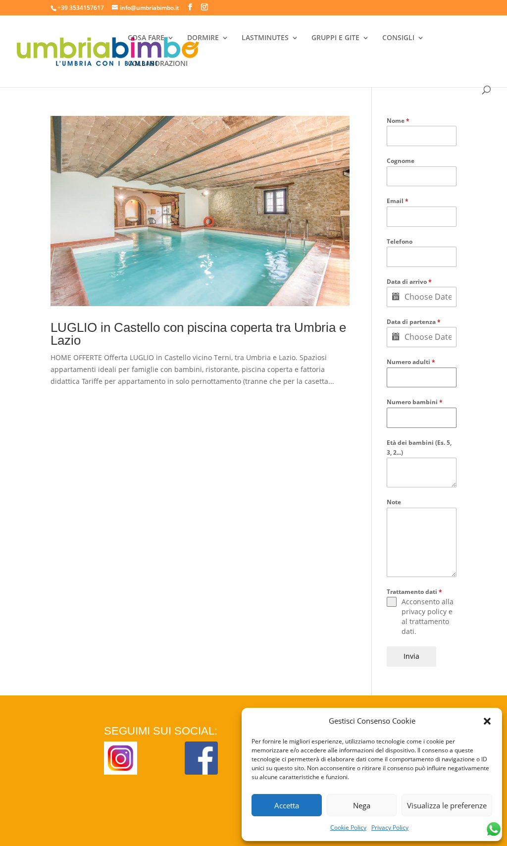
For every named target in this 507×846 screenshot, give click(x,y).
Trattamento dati (414, 591)
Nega (361, 805)
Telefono (399, 241)
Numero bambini (415, 402)
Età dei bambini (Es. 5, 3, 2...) (419, 447)
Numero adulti (411, 362)
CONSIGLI (398, 38)
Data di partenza (414, 321)
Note (394, 502)
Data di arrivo (409, 281)
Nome (398, 120)
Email (397, 201)
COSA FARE (146, 38)
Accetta (286, 805)
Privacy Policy (389, 827)
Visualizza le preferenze (447, 805)
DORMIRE (203, 38)
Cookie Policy (348, 827)
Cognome (400, 161)
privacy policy (424, 611)
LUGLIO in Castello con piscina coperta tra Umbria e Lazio (198, 334)
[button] (487, 721)
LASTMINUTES (265, 38)
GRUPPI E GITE (335, 38)
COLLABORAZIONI (158, 64)
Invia (411, 656)
